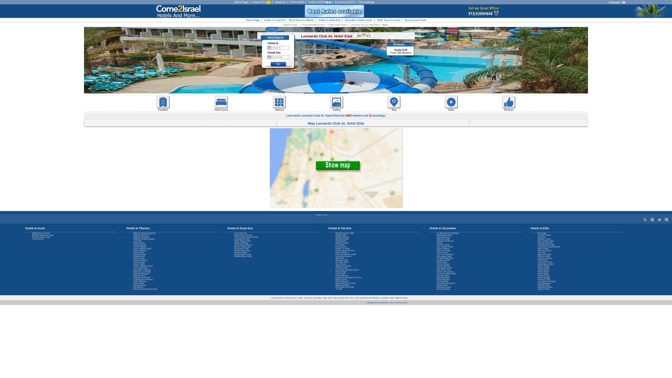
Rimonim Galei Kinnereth (145, 289)
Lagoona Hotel (545, 258)
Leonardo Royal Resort (549, 247)
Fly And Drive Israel (41, 237)
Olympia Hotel (342, 239)
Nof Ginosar (139, 258)
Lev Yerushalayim (445, 254)
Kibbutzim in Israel (41, 233)
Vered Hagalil (139, 247)
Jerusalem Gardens (446, 283)
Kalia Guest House (243, 235)
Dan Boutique (443, 277)
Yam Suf (541, 252)
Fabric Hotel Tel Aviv (345, 250)
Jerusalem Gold (444, 268)
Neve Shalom (443, 248)
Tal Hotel (339, 258)
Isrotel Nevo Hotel (242, 254)
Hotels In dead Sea (329, 20)
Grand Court (442, 252)
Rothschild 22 (342, 281)
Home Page (241, 2)
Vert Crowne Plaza (243, 245)
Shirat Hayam (139, 245)
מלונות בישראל (317, 2)
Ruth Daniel (341, 279)
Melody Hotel (341, 260)
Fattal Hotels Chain (338, 25)
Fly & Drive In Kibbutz (301, 20)
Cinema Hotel (342, 262)
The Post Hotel (444, 250)
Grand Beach (341, 275)
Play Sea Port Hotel (344, 287)
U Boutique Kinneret (143, 279)
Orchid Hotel (341, 268)
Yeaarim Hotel (443, 260)
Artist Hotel (340, 241)
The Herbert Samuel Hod (246, 237)
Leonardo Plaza (242, 239)
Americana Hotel (546, 264)
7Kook (440, 243)
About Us (280, 2)
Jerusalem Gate (444, 256)
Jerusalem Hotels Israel (358, 20)
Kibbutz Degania (141, 237)
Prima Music (543, 272)
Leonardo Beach (343, 256)
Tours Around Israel (415, 20)
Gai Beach (138, 287)
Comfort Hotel (544, 235)
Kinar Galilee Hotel (142, 248)
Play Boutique (544, 283)
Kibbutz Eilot (544, 285)
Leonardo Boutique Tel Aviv (348, 277)
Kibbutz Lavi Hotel (142, 272)
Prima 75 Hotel (342, 248)
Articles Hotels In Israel (43, 235)
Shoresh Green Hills (446, 273)
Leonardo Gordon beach (347, 270)
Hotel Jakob (139, 243)
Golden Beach (342, 237)
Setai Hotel (138, 283)
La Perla (137, 241)
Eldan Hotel (442, 285)
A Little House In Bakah (448, 233)
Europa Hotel (139, 285)
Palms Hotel (543, 268)
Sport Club (543, 260)
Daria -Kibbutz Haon (143, 266)
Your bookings (366, 2)
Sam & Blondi (341, 252)
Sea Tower (340, 264)
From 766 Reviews (400, 51)
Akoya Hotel (543, 289)
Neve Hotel (543, 248)
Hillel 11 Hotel (443, 239)
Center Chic (341, 247)
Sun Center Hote (546, 241)
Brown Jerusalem (445, 272)
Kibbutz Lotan (544, 239)
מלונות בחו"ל (297, 2)
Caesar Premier (545, 243)
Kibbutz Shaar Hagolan (144, 233)
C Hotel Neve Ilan (445, 258)
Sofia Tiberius (139, 281)
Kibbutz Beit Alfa (141, 235)
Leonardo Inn (240, 233)
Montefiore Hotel (444, 235)
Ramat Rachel (443, 266)
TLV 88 (338, 289)
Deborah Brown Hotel (345, 254)
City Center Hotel (445, 247)
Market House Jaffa (344, 233)
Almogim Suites (545, 287)
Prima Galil (138, 252)
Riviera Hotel (544, 256)
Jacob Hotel (543, 270)
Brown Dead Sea (242, 247)
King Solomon (443, 289)
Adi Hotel (542, 233)
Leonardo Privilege (547, 281)
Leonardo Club (545, 262)
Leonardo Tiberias (142, 270)
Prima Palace (443, 264)
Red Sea (542, 237)
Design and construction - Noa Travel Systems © (387, 303)
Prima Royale (443, 279)
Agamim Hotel (544, 254)
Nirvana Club (544, 279)
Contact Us (259, 2)
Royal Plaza (139, 275)
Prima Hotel (341, 272)
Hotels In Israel (273, 20)
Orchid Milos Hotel (243, 256)
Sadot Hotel (341, 235)
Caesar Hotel (443, 275)
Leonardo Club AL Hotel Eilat (365, 25)
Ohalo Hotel (139, 256)
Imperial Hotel (342, 243)
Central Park (544, 275)
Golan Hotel (139, 264)
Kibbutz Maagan (141, 273)
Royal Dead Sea (242, 250)
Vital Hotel (340, 273)
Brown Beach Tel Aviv (345, 283)
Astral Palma (544, 266)
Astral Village (544, 277)
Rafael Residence (445, 241)
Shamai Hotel (443, 245)
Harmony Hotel (444, 287)
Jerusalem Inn (443, 237)
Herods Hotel (240, 252)
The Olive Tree (444, 270)
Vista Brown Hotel (546, 245)
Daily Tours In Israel (388, 20)
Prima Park (442, 262)
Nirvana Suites (545, 250)
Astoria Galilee (140, 260)
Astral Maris (543, 273)
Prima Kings (442, 281)
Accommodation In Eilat (313, 25)
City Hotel (340, 245)
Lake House (139, 262)
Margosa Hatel (342, 285)
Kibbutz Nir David (141, 277)
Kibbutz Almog (241, 243)
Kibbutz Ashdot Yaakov (144, 239)
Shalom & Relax (343, 266)
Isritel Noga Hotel (242, 241)
